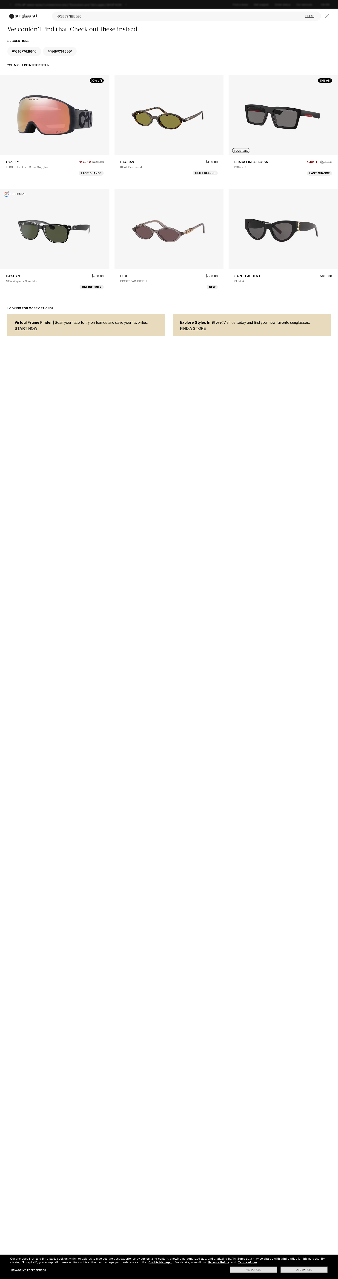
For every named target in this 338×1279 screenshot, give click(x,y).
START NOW (26, 328)
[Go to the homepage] (24, 16)
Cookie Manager (160, 1262)
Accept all (304, 1269)
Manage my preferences (28, 1270)
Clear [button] (309, 16)
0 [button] (24, 51)
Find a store (193, 328)
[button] (326, 16)
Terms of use (247, 1262)
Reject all (253, 1269)
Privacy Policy (218, 1262)
